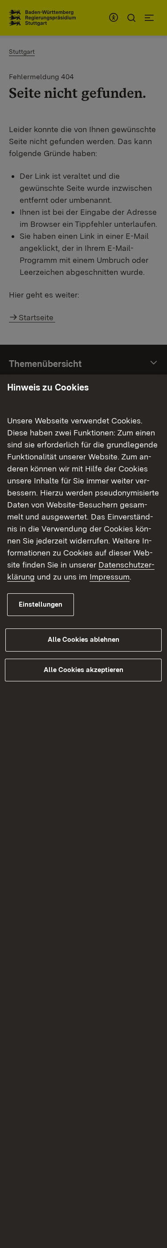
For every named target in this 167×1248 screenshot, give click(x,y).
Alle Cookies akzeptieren (83, 670)
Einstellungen (40, 604)
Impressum (110, 576)
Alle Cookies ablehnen (83, 640)
